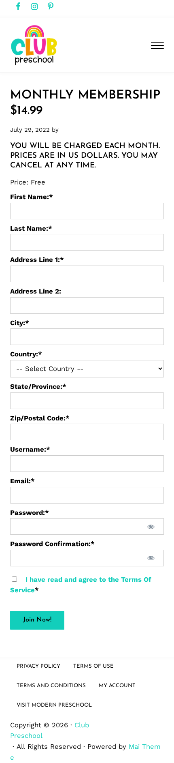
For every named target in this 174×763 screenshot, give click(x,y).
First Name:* (31, 197)
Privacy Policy (38, 666)
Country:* (26, 354)
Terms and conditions (51, 685)
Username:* (30, 449)
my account (117, 685)
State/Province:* (38, 386)
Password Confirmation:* (52, 544)
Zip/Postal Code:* (40, 418)
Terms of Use (93, 666)
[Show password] (151, 526)
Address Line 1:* (37, 260)
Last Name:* (31, 228)
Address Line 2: (35, 291)
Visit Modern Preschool (54, 705)
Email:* (22, 481)
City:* (19, 323)
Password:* (29, 513)
